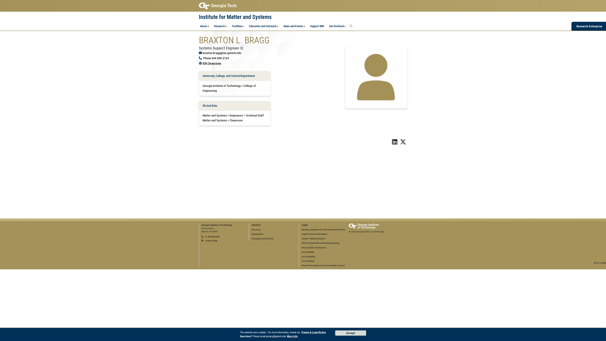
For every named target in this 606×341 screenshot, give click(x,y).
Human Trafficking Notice (313, 238)
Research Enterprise (589, 26)
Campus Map (211, 240)
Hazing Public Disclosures (314, 247)
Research (219, 26)
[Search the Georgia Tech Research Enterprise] (351, 26)
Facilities (237, 26)
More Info (292, 336)
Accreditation (308, 261)
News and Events (293, 26)
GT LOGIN (601, 263)
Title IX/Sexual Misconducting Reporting (320, 243)
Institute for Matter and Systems (235, 17)
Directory (256, 229)
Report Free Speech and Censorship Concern (323, 265)
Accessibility (308, 252)
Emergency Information (262, 238)
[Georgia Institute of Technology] (303, 6)
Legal (305, 225)
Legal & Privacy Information (314, 234)
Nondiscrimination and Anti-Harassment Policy (323, 229)
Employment (257, 234)
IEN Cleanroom (212, 63)
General (256, 225)
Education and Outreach (262, 26)
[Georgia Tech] (364, 225)
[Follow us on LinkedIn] (394, 143)
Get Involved (336, 26)
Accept (350, 333)
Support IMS (317, 26)
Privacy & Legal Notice (313, 332)
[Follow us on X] (403, 143)
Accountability (308, 256)
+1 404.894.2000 (212, 237)
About (203, 26)
